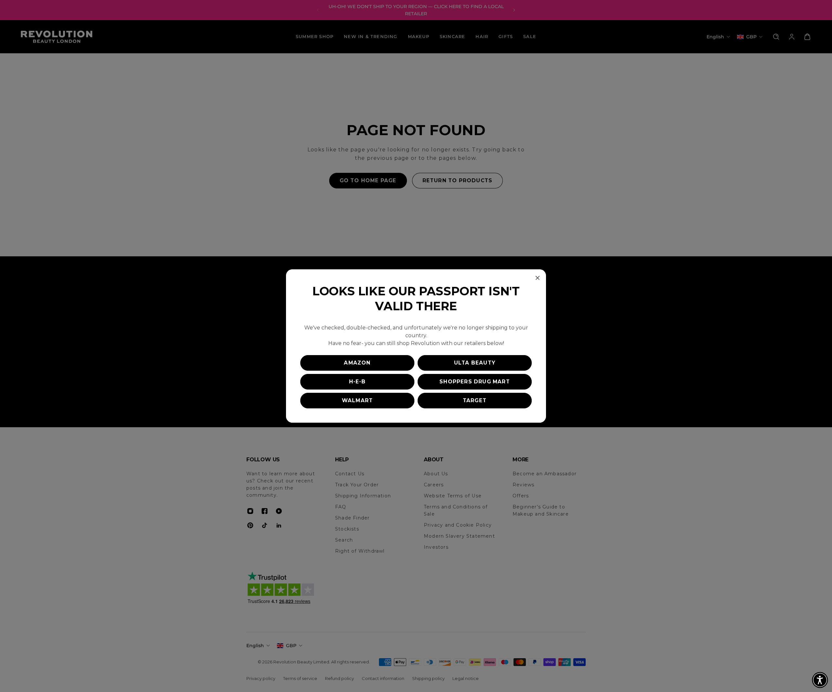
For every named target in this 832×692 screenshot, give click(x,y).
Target (475, 400)
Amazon (357, 363)
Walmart (357, 400)
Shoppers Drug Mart (474, 381)
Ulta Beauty (474, 363)
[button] (820, 680)
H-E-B (357, 381)
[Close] (537, 278)
